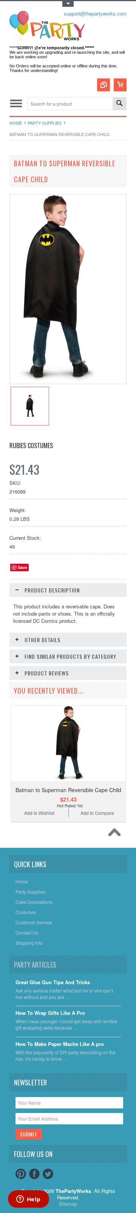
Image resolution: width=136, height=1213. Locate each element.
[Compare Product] (103, 84)
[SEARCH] (119, 104)
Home (15, 123)
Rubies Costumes (31, 445)
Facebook (34, 1174)
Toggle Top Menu (68, 4)
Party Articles (35, 964)
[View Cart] (120, 84)
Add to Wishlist (39, 813)
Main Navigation (16, 103)
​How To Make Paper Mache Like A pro (59, 1044)
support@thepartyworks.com (95, 13)
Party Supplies (45, 123)
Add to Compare (97, 813)
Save (22, 567)
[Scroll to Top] (116, 834)
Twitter (48, 1174)
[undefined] (54, 381)
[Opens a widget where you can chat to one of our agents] (28, 1199)
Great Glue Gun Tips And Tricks (52, 982)
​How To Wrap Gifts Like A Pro (50, 1013)
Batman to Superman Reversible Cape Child (68, 790)
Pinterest (20, 1174)
